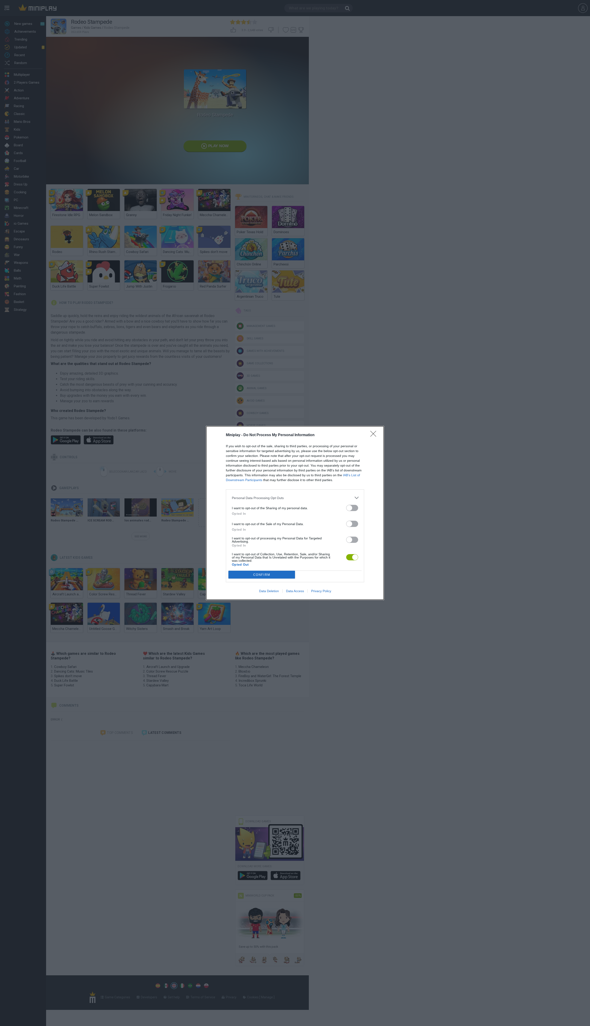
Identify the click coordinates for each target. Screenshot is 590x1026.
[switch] (352, 508)
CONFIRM (261, 574)
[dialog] (295, 513)
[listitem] (295, 497)
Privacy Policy (321, 591)
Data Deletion (269, 591)
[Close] (374, 435)
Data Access (295, 591)
